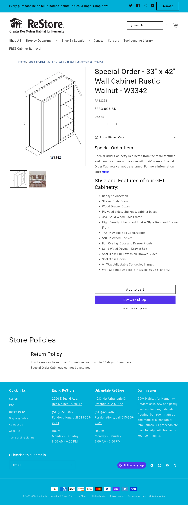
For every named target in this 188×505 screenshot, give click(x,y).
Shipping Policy (18, 418)
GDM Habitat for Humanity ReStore (49, 496)
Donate (167, 6)
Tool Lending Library (22, 437)
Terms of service (137, 496)
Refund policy (99, 496)
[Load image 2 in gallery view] (37, 179)
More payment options (135, 308)
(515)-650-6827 (62, 412)
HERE (105, 172)
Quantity (99, 116)
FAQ (11, 405)
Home (22, 61)
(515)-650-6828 (105, 412)
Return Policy (17, 411)
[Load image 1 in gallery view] (18, 179)
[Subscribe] (71, 465)
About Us (15, 431)
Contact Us (16, 424)
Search (13, 398)
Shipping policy (157, 496)
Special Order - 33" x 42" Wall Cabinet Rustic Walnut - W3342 (66, 61)
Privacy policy (117, 496)
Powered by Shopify (78, 496)
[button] (41, 41)
